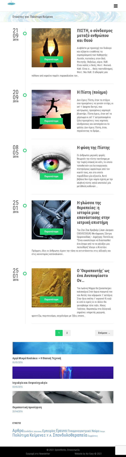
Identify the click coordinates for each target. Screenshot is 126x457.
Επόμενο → (104, 332)
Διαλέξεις (28, 431)
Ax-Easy (90, 453)
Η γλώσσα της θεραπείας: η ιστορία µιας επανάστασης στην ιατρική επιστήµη (93, 212)
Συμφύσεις (93, 435)
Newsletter (44, 453)
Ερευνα (61, 430)
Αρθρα (18, 430)
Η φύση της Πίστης (93, 147)
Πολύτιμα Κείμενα (27, 435)
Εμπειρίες (48, 431)
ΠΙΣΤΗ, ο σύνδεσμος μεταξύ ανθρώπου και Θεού (95, 35)
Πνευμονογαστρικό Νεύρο (83, 431)
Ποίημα (102, 431)
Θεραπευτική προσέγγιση (27, 407)
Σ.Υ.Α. (48, 435)
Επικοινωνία (73, 449)
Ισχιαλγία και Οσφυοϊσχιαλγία (29, 382)
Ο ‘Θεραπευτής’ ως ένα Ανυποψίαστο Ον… (93, 275)
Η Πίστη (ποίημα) (92, 92)
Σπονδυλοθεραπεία (70, 435)
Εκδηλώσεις (38, 431)
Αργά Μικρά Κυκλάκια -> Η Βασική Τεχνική (36, 358)
